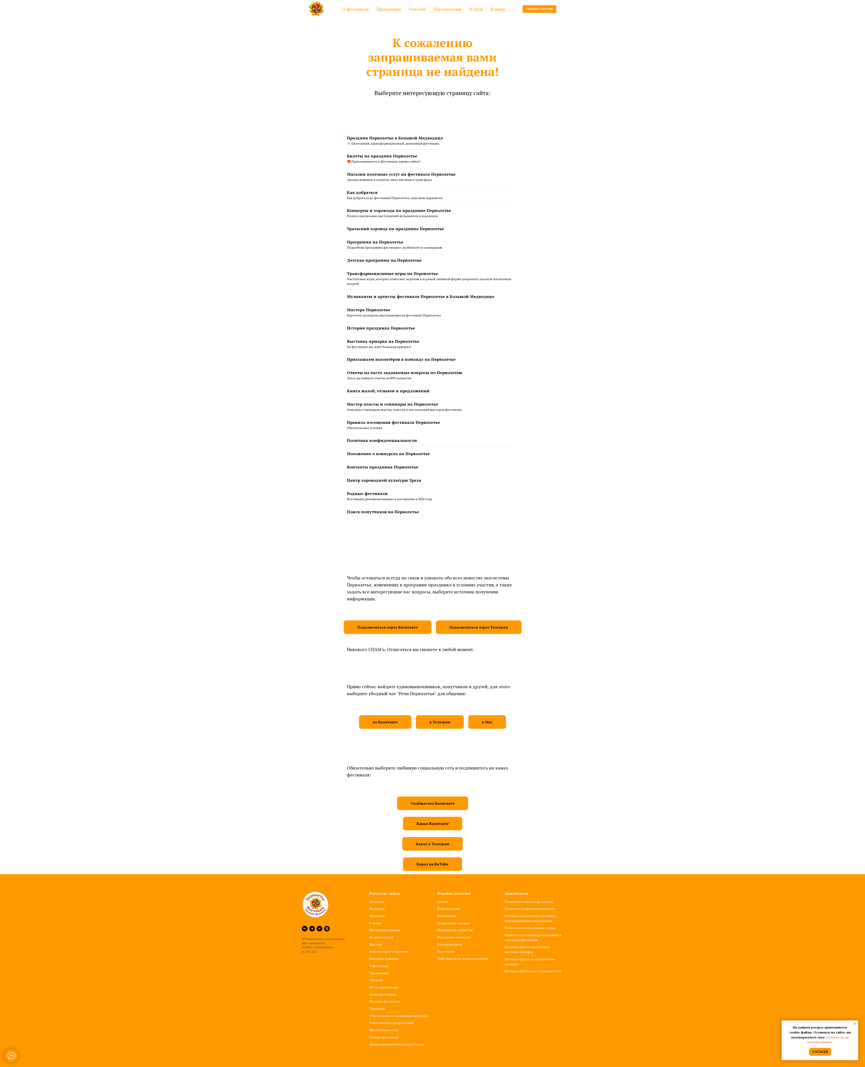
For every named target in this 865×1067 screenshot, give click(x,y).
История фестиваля (384, 1001)
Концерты (377, 908)
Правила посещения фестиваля (529, 901)
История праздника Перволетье (381, 328)
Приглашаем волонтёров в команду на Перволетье (401, 359)
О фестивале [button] (355, 9)
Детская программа (384, 930)
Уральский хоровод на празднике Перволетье (395, 228)
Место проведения (383, 987)
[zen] (327, 928)
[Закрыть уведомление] (855, 1024)
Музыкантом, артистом (455, 930)
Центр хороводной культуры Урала (384, 480)
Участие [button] (417, 9)
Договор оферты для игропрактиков (533, 971)
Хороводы (377, 916)
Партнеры (377, 1008)
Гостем (442, 901)
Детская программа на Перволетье (384, 260)
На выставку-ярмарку (454, 923)
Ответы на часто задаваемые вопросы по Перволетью (404, 372)
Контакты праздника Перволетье (382, 467)
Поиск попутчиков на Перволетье (383, 511)
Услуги (476, 9)
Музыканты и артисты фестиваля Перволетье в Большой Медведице (420, 296)
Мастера (375, 944)
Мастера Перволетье (368, 309)
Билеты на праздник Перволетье (382, 156)
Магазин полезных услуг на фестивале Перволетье (401, 174)
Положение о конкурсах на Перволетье (388, 453)
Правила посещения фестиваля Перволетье (393, 422)
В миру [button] (498, 9)
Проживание (379, 973)
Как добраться (362, 192)
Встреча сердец (381, 937)
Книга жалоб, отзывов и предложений (388, 390)
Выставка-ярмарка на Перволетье (383, 341)
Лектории (376, 901)
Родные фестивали (367, 493)
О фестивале (379, 966)
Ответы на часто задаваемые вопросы (398, 1016)
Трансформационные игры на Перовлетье (392, 273)
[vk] (304, 928)
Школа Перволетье (383, 1030)
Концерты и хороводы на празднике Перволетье (399, 210)
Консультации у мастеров (389, 951)
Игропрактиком (449, 944)
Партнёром (446, 951)
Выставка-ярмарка (383, 958)
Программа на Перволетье (375, 242)
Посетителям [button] (447, 9)
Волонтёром (446, 916)
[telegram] (312, 928)
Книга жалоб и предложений (391, 1023)
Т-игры (375, 923)
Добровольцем (448, 908)
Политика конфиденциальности (382, 440)
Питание (376, 980)
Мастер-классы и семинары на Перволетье (392, 404)
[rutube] (319, 928)
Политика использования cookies (530, 928)
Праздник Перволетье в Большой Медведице (395, 138)
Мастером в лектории (454, 937)
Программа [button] (389, 9)
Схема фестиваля (382, 994)
